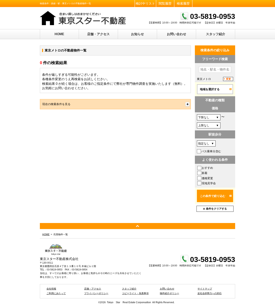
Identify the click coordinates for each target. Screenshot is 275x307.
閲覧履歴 (165, 3)
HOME (59, 34)
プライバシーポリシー (96, 293)
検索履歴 (183, 3)
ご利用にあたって (56, 293)
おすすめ (207, 167)
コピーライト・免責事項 (135, 293)
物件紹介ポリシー (169, 293)
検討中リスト (145, 3)
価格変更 (207, 178)
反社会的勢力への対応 (209, 293)
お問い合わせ (176, 34)
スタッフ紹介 (215, 34)
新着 (204, 173)
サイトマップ (204, 288)
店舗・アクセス (98, 34)
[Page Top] (137, 226)
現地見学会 (209, 183)
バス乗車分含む (211, 151)
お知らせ (137, 34)
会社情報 (51, 288)
